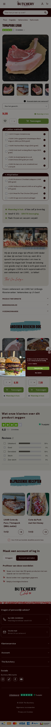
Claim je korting (38, 368)
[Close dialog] (49, 352)
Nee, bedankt (38, 372)
